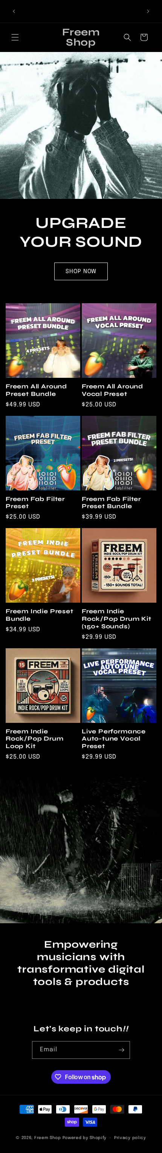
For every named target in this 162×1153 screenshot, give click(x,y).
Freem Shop (47, 1138)
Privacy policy (130, 1138)
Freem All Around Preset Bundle (36, 390)
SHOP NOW (81, 271)
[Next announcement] (148, 11)
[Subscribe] (121, 1050)
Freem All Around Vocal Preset (112, 390)
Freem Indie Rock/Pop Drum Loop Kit (35, 739)
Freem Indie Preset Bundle (39, 615)
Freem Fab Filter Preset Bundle (111, 502)
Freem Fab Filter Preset (35, 502)
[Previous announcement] (14, 11)
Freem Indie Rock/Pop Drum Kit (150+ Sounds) (116, 619)
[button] (15, 37)
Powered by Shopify (85, 1138)
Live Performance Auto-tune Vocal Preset (114, 739)
